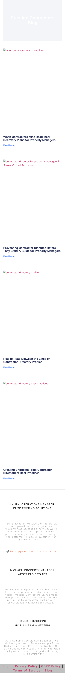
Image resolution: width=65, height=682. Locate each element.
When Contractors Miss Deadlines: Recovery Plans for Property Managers (29, 138)
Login (7, 666)
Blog (48, 670)
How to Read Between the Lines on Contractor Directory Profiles (26, 360)
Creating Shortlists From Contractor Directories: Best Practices (27, 471)
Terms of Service (27, 670)
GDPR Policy (51, 666)
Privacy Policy (26, 666)
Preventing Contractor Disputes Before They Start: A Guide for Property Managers (32, 249)
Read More (9, 145)
